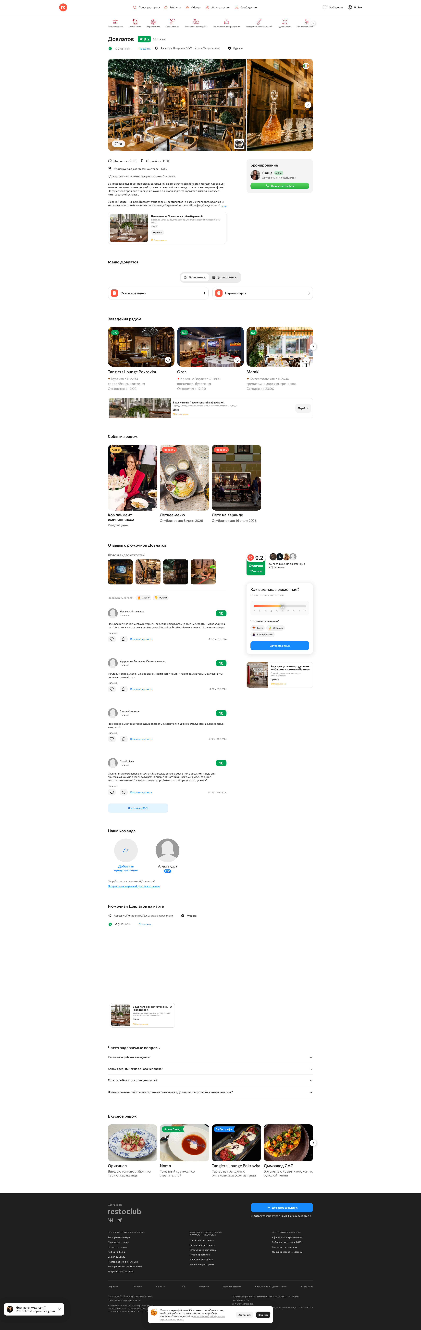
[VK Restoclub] (111, 1220)
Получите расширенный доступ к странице (134, 886)
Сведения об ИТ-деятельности (270, 1286)
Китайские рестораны (202, 1240)
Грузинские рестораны (202, 1244)
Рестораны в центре (119, 1237)
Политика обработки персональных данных (130, 1296)
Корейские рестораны (202, 1264)
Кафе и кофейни (116, 1251)
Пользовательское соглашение (124, 1300)
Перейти (157, 232)
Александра (167, 866)
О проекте (113, 1286)
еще (224, 206)
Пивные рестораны (118, 1242)
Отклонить (244, 1314)
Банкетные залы (116, 1256)
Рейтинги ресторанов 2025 (286, 1242)
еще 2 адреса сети (208, 48)
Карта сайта (307, 1286)
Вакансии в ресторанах (284, 1247)
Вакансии (204, 1286)
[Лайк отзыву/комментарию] (112, 639)
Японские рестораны (201, 1259)
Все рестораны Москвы (120, 1271)
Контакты (161, 1286)
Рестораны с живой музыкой (123, 1261)
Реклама (137, 1286)
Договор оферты (232, 1286)
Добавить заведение (284, 1207)
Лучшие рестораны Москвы (287, 1251)
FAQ (183, 1286)
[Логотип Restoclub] (63, 7)
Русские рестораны (200, 1254)
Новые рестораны (117, 1247)
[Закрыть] (60, 1309)
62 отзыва (159, 38)
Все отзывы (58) (138, 808)
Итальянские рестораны (203, 1249)
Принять (263, 1314)
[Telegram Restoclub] (119, 1220)
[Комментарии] (124, 639)
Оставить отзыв (280, 645)
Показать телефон (282, 185)
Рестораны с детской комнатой (125, 1266)
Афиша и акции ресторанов (287, 1237)
